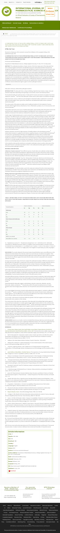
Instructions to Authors (35, 505)
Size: (9, 438)
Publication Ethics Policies (51, 517)
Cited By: (10, 443)
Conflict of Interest (29, 515)
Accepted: (11, 463)
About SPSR (52, 508)
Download (13, 471)
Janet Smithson (11, 352)
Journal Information (27, 508)
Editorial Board (17, 505)
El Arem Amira (11, 329)
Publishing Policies (7, 519)
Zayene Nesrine (42, 329)
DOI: (9, 466)
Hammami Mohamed (10, 331)
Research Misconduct (52, 515)
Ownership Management (8, 510)
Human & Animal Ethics (40, 512)
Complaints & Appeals (7, 517)
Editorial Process (43, 510)
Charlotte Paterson (26, 352)
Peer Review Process (13, 512)
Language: (11, 445)
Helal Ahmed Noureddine (21, 331)
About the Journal (37, 508)
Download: (11, 441)
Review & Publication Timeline (26, 512)
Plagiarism (44, 515)
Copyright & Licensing (28, 519)
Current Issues (25, 505)
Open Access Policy (17, 519)
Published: (11, 468)
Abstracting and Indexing (32, 510)
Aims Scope (45, 508)
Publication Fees (49, 519)
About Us (10, 505)
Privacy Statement (40, 522)
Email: (9, 456)
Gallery (8, 508)
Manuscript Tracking (16, 508)
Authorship (37, 515)
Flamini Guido (18, 329)
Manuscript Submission (47, 505)
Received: (10, 459)
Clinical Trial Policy (19, 515)
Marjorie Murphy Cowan (13, 391)
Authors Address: (13, 452)
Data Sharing (36, 517)
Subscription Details (50, 522)
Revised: (10, 461)
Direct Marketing (31, 522)
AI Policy (42, 517)
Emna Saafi (24, 329)
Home (6, 33)
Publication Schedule (20, 510)
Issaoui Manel (34, 329)
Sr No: (9, 434)
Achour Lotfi (30, 331)
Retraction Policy (18, 517)
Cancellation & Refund (11, 522)
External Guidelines (51, 512)
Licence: (10, 448)
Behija (28, 329)
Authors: (10, 450)
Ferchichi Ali (49, 329)
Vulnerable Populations (8, 515)
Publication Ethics (27, 517)
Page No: (10, 436)
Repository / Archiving (39, 519)
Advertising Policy (21, 522)
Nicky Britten (18, 352)
